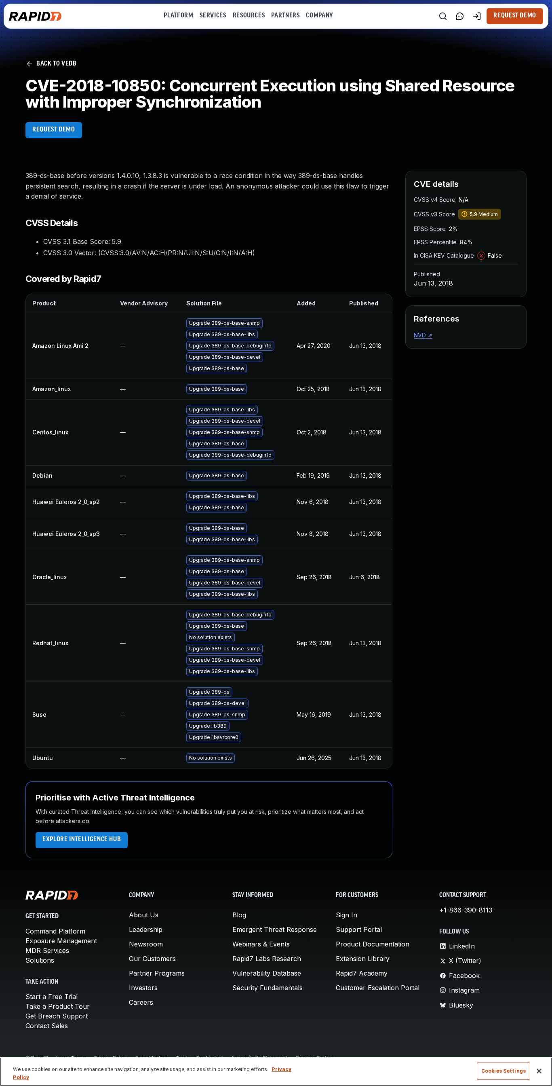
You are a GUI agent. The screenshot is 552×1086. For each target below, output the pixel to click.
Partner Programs (157, 973)
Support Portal (359, 929)
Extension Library (363, 959)
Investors (143, 988)
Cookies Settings (503, 1071)
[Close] (539, 1071)
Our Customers (152, 959)
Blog (239, 915)
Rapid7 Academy (362, 973)
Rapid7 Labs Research (266, 959)
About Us (143, 915)
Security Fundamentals (267, 988)
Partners (285, 16)
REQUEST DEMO (53, 130)
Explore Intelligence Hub (81, 839)
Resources (249, 16)
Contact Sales (46, 1026)
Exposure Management (61, 941)
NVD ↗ (423, 335)
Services (213, 16)
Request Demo (514, 16)
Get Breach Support (56, 1016)
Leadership (145, 929)
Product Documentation (372, 944)
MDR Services (47, 950)
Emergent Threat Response (274, 929)
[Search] (443, 16)
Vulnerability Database (266, 973)
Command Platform (55, 931)
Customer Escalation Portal (377, 988)
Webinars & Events (261, 944)
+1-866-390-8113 (465, 910)
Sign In (346, 915)
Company (319, 16)
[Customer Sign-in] (477, 16)
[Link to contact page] (460, 16)
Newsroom (146, 944)
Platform (178, 16)
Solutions (39, 960)
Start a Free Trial (51, 997)
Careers (141, 1002)
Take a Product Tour (57, 1006)
